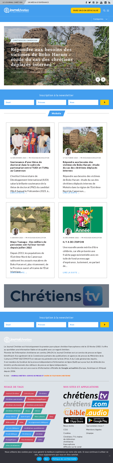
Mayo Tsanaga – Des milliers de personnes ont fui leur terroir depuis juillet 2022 (28, 245)
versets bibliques (12, 428)
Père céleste (40, 417)
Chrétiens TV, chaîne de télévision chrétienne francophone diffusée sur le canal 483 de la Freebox (72, 442)
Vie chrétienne (27, 440)
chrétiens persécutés (14, 399)
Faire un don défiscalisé (85, 10)
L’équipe (90, 433)
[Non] (109, 455)
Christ (37, 411)
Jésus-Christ (11, 417)
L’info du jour (29, 393)
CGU (65, 429)
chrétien (39, 434)
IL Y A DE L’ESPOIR (73, 242)
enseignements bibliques (38, 422)
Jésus (27, 411)
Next (103, 79)
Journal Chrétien (14, 346)
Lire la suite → (18, 193)
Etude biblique (11, 434)
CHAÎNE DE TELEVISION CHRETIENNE (57, 376)
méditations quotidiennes (34, 428)
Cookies (67, 433)
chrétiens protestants (35, 405)
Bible (22, 422)
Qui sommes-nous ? (95, 426)
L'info (40, 440)
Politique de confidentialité (64, 459)
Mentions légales (94, 429)
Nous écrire (68, 426)
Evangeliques (11, 440)
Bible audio (10, 422)
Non (46, 459)
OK (39, 459)
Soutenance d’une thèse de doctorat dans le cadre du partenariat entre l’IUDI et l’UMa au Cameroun (29, 166)
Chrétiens (43, 393)
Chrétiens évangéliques (37, 399)
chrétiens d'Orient (13, 411)
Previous (97, 79)
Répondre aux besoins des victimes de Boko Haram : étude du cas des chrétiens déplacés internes (81, 166)
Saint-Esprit (25, 417)
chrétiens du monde (14, 405)
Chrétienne (26, 434)
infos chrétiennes (13, 445)
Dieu (51, 417)
